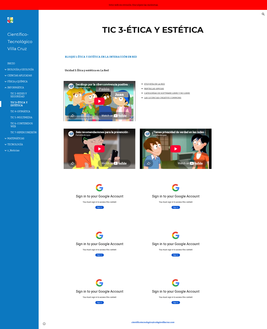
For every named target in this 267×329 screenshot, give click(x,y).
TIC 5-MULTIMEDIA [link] (21, 117)
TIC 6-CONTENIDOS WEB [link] (22, 125)
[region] (133, 5)
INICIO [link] (11, 63)
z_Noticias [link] (13, 150)
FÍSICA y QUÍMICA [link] (17, 81)
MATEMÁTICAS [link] (15, 138)
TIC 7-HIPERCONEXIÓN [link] (24, 132)
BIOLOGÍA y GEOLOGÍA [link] (20, 69)
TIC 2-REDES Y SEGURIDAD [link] (19, 95)
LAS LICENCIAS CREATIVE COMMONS (162, 98)
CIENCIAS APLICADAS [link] (19, 75)
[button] (263, 14)
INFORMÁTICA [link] (15, 87)
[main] (153, 29)
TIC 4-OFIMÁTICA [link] (20, 111)
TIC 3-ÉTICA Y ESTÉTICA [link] (19, 104)
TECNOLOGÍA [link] (15, 144)
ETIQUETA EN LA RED (154, 84)
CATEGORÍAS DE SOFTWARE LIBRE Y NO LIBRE (167, 93)
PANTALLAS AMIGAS (154, 88)
